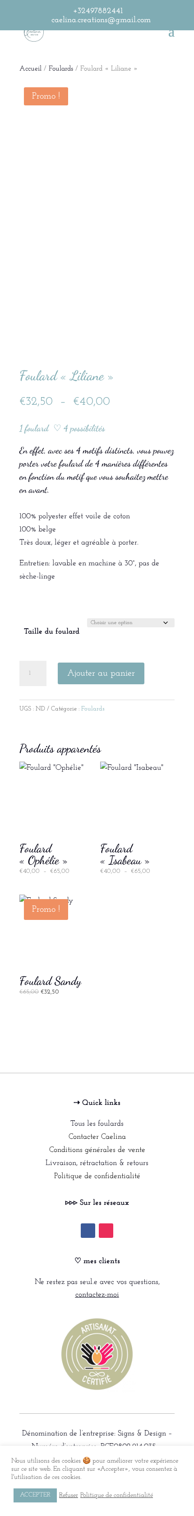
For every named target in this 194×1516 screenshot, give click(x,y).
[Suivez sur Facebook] (88, 1230)
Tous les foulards (97, 1124)
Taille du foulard (51, 631)
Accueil (30, 68)
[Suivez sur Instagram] (106, 1230)
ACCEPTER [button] (35, 1495)
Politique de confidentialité (97, 1176)
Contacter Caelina (97, 1137)
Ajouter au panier (101, 673)
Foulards (61, 68)
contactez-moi (97, 1294)
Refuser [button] (68, 1495)
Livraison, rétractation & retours (97, 1163)
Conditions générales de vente (97, 1150)
